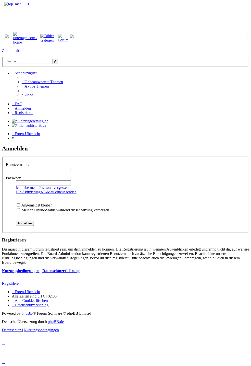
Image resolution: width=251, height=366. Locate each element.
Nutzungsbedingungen (20, 271)
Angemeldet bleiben (36, 205)
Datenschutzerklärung (61, 271)
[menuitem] (42, 82)
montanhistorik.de (32, 125)
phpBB (27, 313)
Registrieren (11, 283)
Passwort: (13, 178)
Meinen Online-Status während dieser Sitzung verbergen (65, 210)
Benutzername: (17, 164)
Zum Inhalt (10, 50)
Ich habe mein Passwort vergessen (42, 187)
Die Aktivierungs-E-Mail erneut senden (46, 192)
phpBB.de (56, 322)
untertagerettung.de (33, 121)
